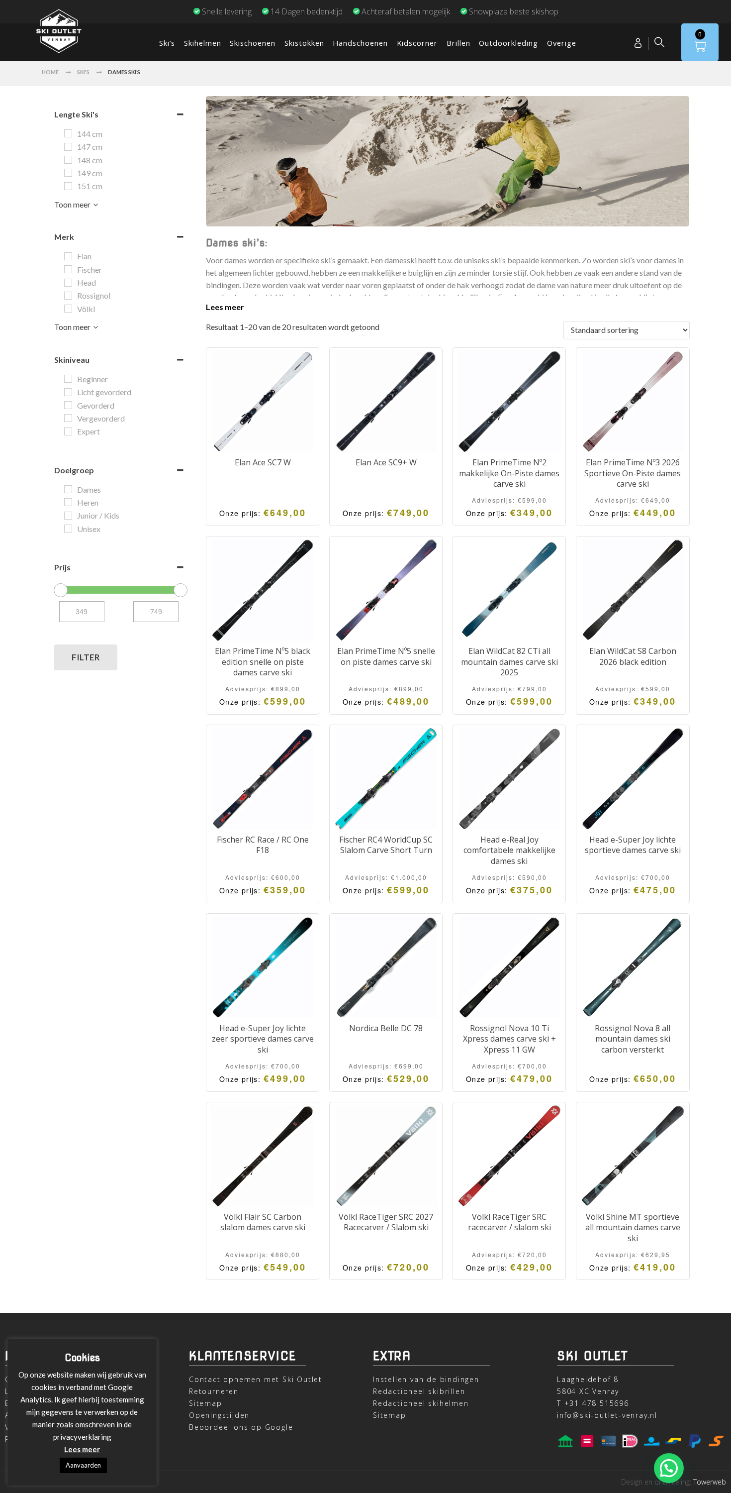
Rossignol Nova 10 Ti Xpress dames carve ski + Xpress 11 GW (509, 1039)
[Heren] (68, 502)
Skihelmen (202, 43)
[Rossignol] (68, 296)
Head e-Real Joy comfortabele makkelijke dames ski (509, 850)
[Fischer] (68, 269)
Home (50, 72)
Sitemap (205, 1403)
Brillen (458, 43)
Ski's (83, 72)
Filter (86, 657)
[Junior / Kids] (68, 516)
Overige (561, 43)
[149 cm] (68, 173)
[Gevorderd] (68, 405)
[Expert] (68, 431)
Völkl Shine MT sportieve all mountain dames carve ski (632, 1227)
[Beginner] (68, 379)
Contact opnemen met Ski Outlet (255, 1379)
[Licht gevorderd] (68, 392)
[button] (669, 1468)
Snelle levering (227, 11)
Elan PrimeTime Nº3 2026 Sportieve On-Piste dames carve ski (632, 473)
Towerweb (709, 1482)
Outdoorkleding (508, 43)
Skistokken (304, 43)
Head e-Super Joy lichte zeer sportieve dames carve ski (263, 1039)
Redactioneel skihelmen (421, 1403)
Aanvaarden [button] (83, 1465)
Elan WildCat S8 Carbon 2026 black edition (632, 656)
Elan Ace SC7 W (263, 462)
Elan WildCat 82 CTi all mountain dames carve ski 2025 (509, 661)
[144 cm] (68, 133)
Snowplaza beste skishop (513, 11)
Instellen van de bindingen (426, 1379)
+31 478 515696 (596, 1403)
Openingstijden (219, 1415)
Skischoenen (252, 43)
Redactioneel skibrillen (419, 1391)
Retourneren (214, 1391)
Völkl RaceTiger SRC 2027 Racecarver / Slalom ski (386, 1222)
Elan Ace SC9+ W (386, 462)
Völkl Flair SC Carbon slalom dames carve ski (262, 1222)
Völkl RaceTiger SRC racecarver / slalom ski (509, 1222)
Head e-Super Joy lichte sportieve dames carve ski (633, 845)
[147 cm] (68, 147)
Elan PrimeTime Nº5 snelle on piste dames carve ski (386, 656)
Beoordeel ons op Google (241, 1427)
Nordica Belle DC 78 (386, 1028)
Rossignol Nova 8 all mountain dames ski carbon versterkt (632, 1039)
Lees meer (225, 307)
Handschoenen (360, 43)
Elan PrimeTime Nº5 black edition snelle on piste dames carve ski (262, 661)
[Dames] (68, 489)
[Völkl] (68, 309)
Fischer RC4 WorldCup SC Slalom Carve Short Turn (386, 845)
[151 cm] (68, 186)
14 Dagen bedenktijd (307, 11)
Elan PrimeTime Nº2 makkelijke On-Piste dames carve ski (509, 473)
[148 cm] (68, 160)
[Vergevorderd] (68, 418)
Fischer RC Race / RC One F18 (263, 845)
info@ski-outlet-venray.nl (607, 1415)
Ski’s (167, 43)
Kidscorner (417, 43)
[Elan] (68, 256)
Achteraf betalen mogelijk (406, 11)
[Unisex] (68, 529)
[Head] (68, 283)
